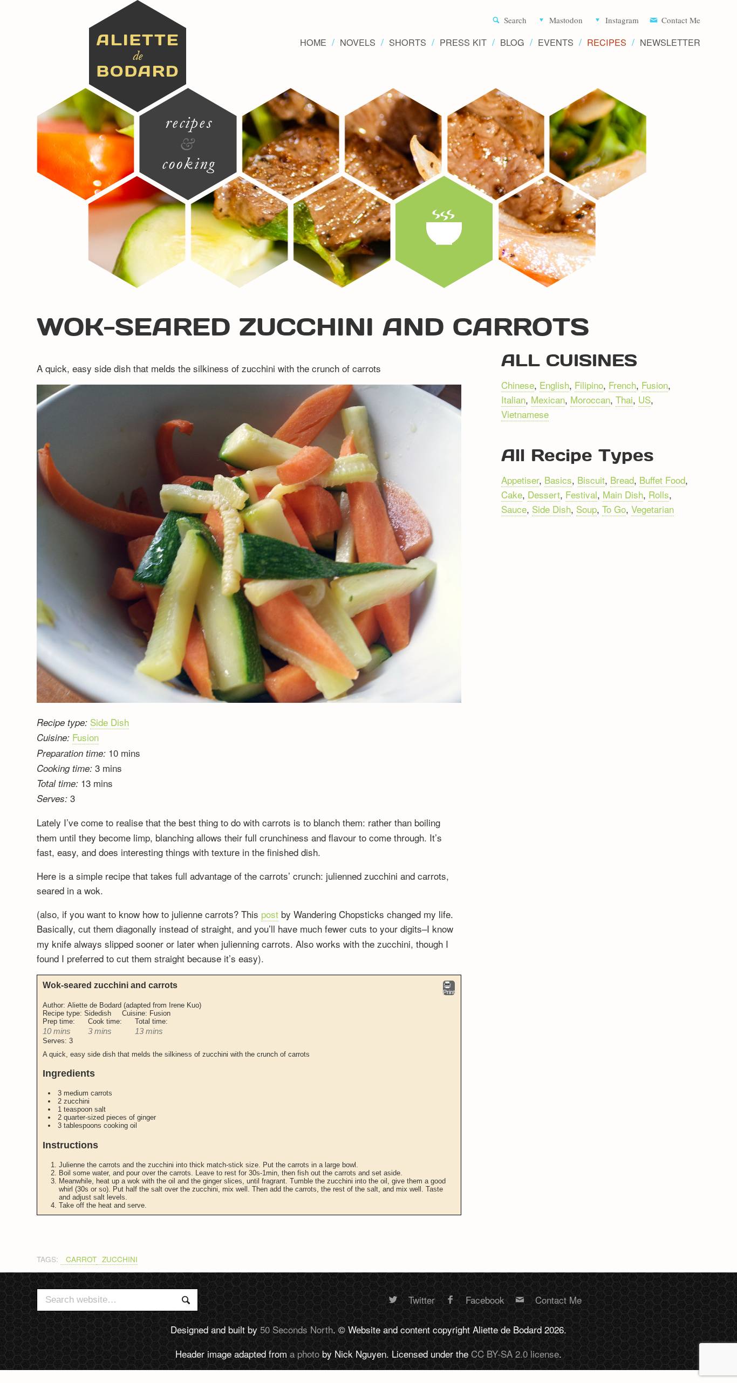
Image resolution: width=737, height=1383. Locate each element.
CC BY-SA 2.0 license (515, 1353)
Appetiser (520, 480)
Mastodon (566, 20)
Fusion (85, 737)
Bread (622, 480)
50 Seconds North (296, 1329)
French (622, 385)
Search (515, 20)
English (554, 385)
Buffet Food (662, 480)
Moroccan (590, 399)
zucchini (120, 1259)
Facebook (485, 1299)
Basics (558, 480)
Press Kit (463, 42)
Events (556, 42)
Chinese (517, 385)
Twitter (421, 1299)
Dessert (544, 494)
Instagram (622, 20)
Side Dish (109, 722)
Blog (512, 42)
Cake (511, 494)
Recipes (606, 42)
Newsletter (670, 42)
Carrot (81, 1259)
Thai (624, 399)
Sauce (514, 509)
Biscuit (591, 480)
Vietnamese (525, 414)
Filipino (589, 385)
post (269, 914)
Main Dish (623, 494)
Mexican (548, 399)
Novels (358, 42)
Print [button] (449, 992)
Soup (586, 509)
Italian (513, 399)
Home (313, 42)
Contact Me (680, 20)
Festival (581, 494)
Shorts (407, 42)
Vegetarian (652, 509)
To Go (614, 509)
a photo (304, 1353)
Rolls (659, 494)
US (644, 399)
